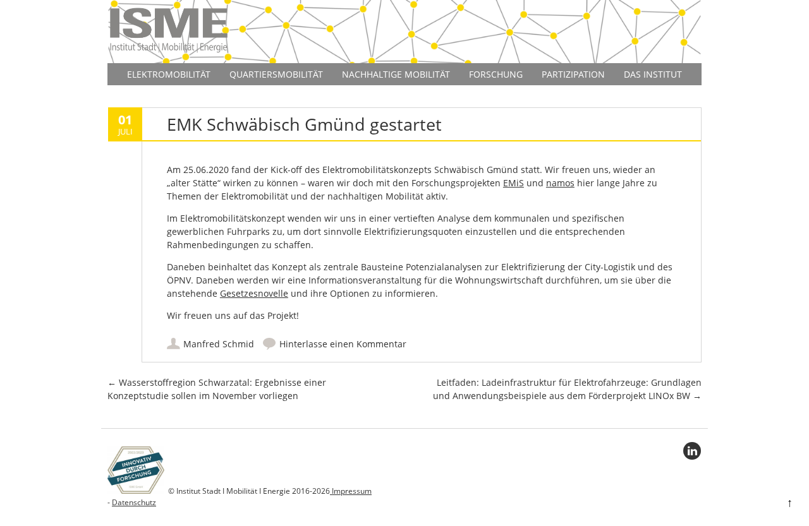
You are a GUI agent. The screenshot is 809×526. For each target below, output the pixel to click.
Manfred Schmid (218, 344)
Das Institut (653, 74)
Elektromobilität (168, 74)
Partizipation (573, 74)
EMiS (513, 183)
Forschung (496, 74)
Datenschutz (134, 502)
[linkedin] (692, 450)
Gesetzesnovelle (254, 293)
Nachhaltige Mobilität (396, 74)
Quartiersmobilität (276, 74)
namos (560, 183)
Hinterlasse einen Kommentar (342, 344)
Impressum (351, 491)
